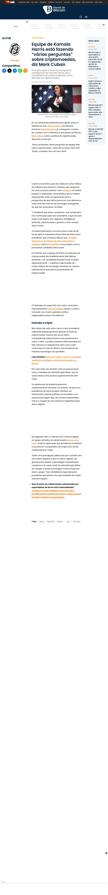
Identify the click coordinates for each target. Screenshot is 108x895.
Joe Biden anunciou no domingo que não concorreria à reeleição (54, 241)
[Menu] (86, 17)
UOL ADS (67, 2)
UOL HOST (34, 2)
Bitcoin (42, 521)
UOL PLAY (59, 2)
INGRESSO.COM (24, 2)
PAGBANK (43, 2)
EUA (68, 521)
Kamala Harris (49, 129)
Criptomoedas (38, 38)
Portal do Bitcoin (54, 10)
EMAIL (101, 2)
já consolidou (53, 244)
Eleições (60, 521)
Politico (67, 190)
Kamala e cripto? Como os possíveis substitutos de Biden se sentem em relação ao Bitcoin (56, 360)
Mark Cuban (37, 136)
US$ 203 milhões (55, 308)
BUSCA (78, 2)
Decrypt (14, 60)
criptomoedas (54, 126)
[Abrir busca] (80, 17)
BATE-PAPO (89, 2)
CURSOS (51, 2)
